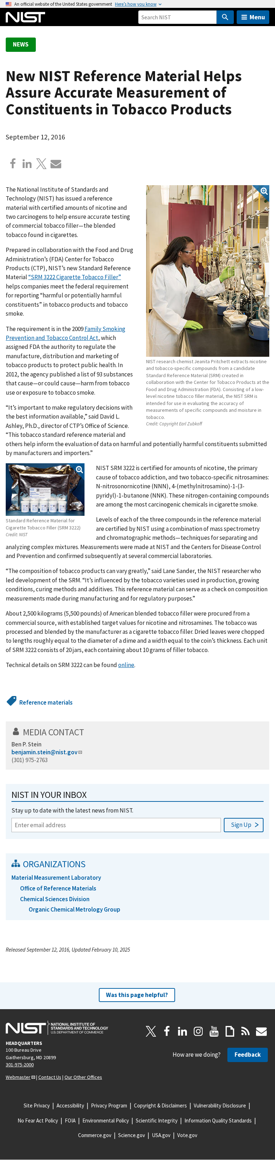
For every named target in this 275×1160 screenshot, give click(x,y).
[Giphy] (230, 1031)
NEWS (21, 44)
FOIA (70, 1120)
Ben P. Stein (26, 744)
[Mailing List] (261, 1031)
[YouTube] (214, 1031)
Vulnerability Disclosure (220, 1105)
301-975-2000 (20, 1064)
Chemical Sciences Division (55, 899)
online (126, 665)
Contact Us (49, 1077)
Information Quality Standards (218, 1120)
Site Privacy (37, 1105)
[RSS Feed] (246, 1031)
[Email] (56, 164)
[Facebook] (13, 164)
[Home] (25, 17)
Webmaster (18, 1077)
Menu (257, 17)
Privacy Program (109, 1105)
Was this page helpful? (137, 995)
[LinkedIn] (182, 1031)
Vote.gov (187, 1135)
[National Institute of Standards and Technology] (57, 1028)
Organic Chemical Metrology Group (74, 909)
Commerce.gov (94, 1135)
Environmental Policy (105, 1120)
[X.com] (41, 164)
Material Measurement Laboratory (56, 878)
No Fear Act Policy (38, 1120)
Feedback (248, 1054)
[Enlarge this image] (207, 271)
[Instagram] (198, 1031)
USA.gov (161, 1135)
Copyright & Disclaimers (160, 1105)
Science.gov (131, 1135)
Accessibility (70, 1105)
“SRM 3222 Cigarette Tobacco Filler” (74, 277)
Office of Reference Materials (58, 888)
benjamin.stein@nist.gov (44, 752)
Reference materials (46, 702)
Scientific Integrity (157, 1120)
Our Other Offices (83, 1077)
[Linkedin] (27, 164)
